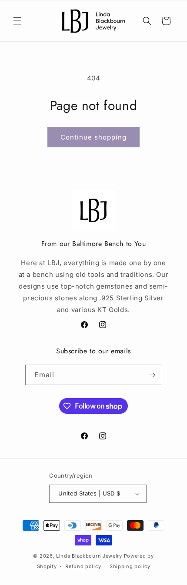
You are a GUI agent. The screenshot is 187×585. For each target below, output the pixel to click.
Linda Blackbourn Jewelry (89, 556)
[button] (17, 20)
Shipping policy (130, 566)
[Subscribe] (152, 375)
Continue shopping (93, 137)
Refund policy (83, 566)
